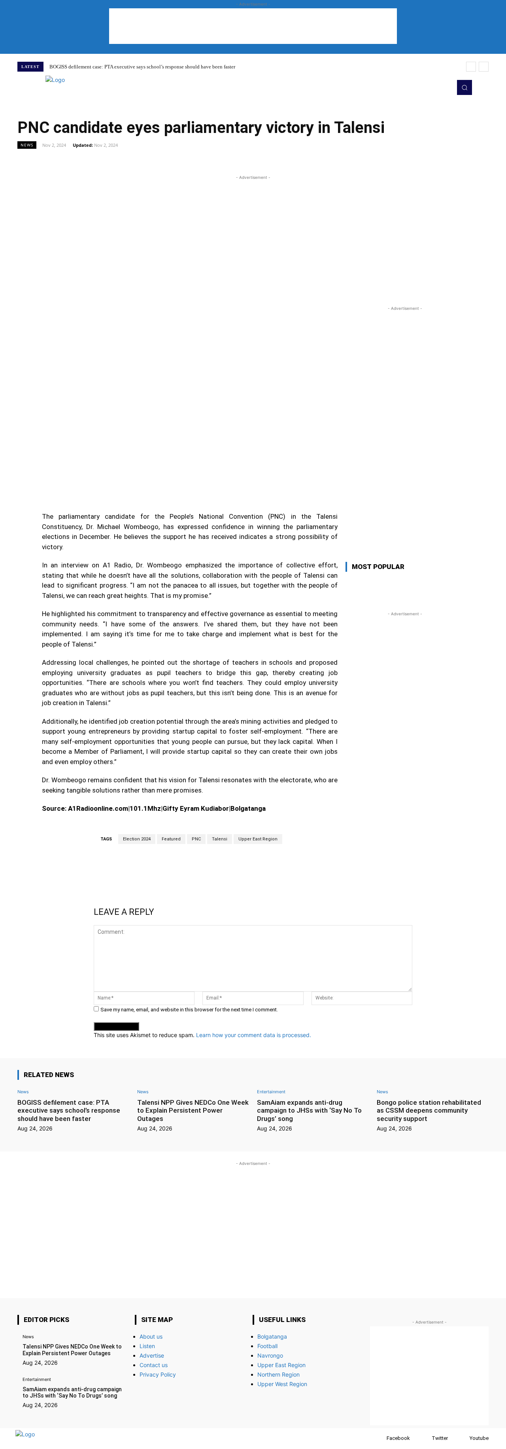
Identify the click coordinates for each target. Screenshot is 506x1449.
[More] (343, 163)
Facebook (398, 1438)
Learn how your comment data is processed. (253, 1035)
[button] (464, 87)
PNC (196, 839)
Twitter (440, 1438)
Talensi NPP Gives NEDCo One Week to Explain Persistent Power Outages (193, 1110)
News (27, 145)
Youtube (479, 1438)
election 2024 (137, 839)
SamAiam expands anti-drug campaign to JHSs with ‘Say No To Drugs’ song (309, 1110)
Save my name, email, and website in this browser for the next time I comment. (189, 1010)
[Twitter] (432, 87)
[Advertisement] (253, 26)
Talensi (219, 839)
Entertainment (271, 1091)
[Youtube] (443, 87)
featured (171, 839)
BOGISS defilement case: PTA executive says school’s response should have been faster (142, 67)
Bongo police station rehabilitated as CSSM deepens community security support (429, 1110)
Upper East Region (258, 839)
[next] (484, 67)
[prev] (471, 67)
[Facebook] (379, 1438)
